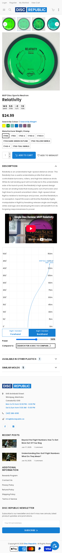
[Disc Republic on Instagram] (13, 426)
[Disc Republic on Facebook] (5, 426)
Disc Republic (30, 543)
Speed (5, 107)
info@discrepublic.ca (15, 419)
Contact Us (7, 480)
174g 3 (40, 136)
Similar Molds (13, 367)
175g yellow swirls (40, 141)
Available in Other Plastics (21, 359)
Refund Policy (8, 489)
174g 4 (6, 146)
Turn (16, 107)
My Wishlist (24, 2)
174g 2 (31, 136)
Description (9, 166)
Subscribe (30, 530)
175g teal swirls (21, 146)
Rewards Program (10, 475)
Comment (38, 447)
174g (5, 136)
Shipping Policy (8, 494)
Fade (22, 107)
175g (13, 136)
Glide (11, 107)
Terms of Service (9, 499)
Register (13, 2)
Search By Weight (28, 121)
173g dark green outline (15, 141)
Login (4, 2)
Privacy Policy (8, 485)
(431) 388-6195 (12, 413)
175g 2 (22, 136)
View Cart (35, 2)
